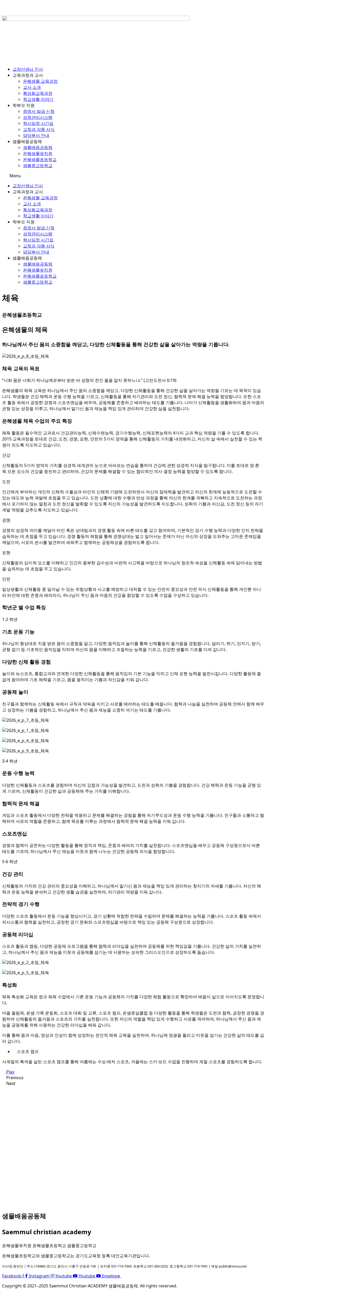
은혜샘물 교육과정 (40, 81)
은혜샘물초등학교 (40, 159)
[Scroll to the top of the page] (3, 1296)
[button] (133, 176)
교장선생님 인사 (28, 69)
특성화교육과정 (37, 93)
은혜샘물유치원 (37, 153)
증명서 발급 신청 (39, 111)
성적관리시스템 (37, 117)
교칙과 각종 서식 (39, 129)
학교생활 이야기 (38, 99)
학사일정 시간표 (38, 123)
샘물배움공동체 (37, 147)
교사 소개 (32, 87)
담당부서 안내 (36, 135)
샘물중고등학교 (37, 165)
